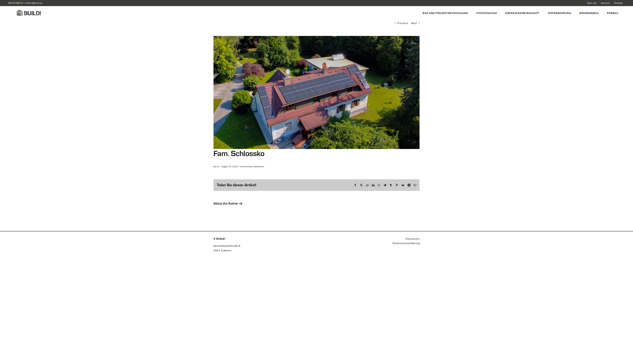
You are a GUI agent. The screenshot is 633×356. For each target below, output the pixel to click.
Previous (402, 23)
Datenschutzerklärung (406, 243)
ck (217, 166)
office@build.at (34, 2)
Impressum (413, 238)
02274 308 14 (15, 2)
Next (414, 23)
